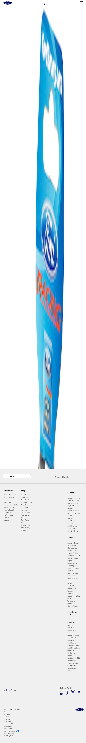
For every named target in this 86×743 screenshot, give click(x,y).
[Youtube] (73, 691)
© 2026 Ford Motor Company (12, 709)
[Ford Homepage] (80, 709)
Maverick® (66, 477)
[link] (6, 712)
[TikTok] (67, 694)
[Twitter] (67, 691)
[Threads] (61, 694)
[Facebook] (61, 691)
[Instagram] (79, 691)
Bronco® (58, 477)
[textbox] (17, 476)
